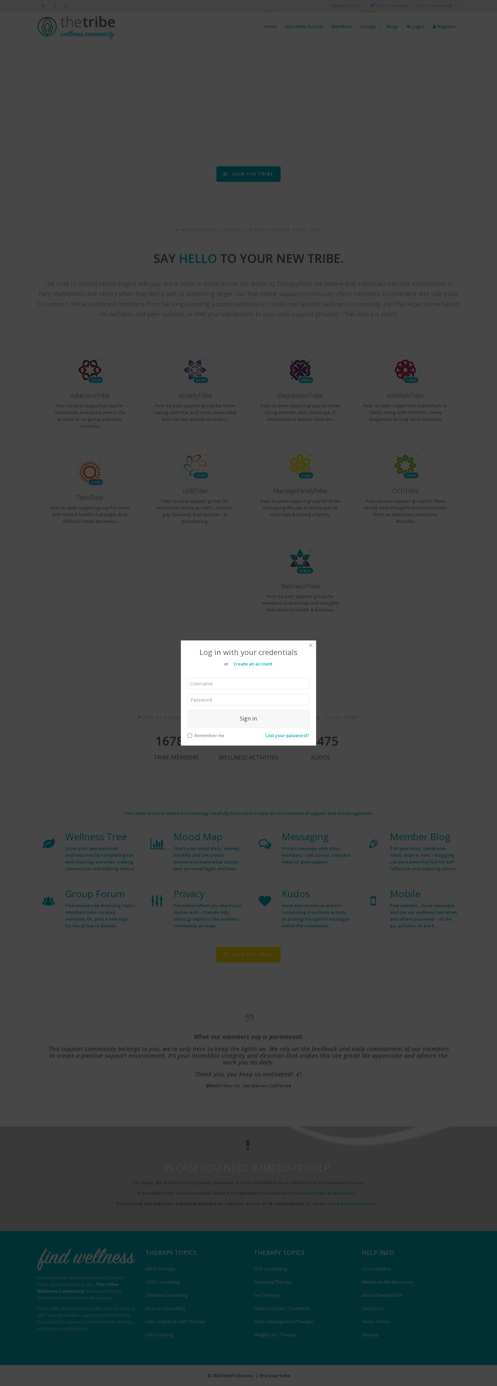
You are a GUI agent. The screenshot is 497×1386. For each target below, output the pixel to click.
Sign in (248, 718)
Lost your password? (287, 735)
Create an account (253, 664)
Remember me (209, 735)
